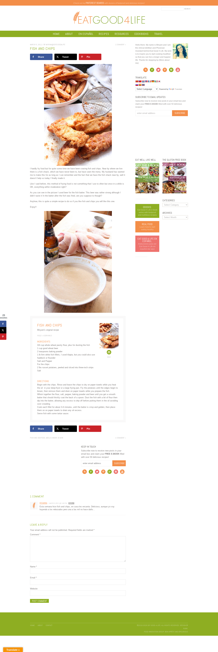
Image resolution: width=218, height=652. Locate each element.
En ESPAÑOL (86, 34)
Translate (178, 89)
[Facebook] (91, 472)
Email (33, 577)
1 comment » (120, 44)
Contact (49, 625)
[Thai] (143, 85)
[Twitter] (97, 472)
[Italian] (155, 81)
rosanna (43, 503)
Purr (185, 628)
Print (109, 357)
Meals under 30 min (54, 438)
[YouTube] (122, 472)
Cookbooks (141, 34)
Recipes (104, 34)
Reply (71, 503)
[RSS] (84, 472)
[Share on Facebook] (3, 324)
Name (33, 566)
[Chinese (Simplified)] (136, 81)
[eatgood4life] (147, 193)
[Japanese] (159, 81)
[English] (146, 81)
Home (56, 34)
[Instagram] (116, 472)
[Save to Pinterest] (3, 336)
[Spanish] (140, 85)
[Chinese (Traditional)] (140, 81)
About (69, 34)
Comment (35, 534)
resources (122, 34)
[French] (149, 81)
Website (34, 588)
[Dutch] (143, 81)
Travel (158, 34)
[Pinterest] (103, 472)
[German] (152, 81)
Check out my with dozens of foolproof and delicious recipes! (109, 3)
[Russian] (136, 85)
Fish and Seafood (37, 438)
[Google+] (109, 472)
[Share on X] (3, 330)
